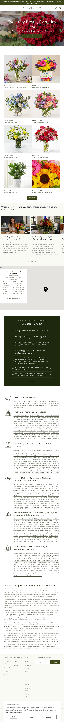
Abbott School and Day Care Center (46, 488)
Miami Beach (44, 403)
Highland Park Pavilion (51, 436)
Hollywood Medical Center (22, 438)
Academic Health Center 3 (22, 492)
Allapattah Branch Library (32, 505)
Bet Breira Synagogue (51, 537)
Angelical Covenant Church (23, 524)
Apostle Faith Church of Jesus (33, 526)
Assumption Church (25, 534)
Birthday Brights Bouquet (40, 87)
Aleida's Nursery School (51, 501)
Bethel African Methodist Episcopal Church (28, 541)
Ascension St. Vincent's (37, 416)
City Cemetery (24, 459)
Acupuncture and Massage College (35, 496)
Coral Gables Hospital (29, 429)
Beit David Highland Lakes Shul (24, 537)
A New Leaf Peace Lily (11, 192)
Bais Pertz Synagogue (26, 536)
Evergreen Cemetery (51, 461)
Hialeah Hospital (38, 436)
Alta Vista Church (20, 522)
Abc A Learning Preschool (49, 490)
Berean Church (39, 537)
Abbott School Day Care (26, 488)
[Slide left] (28, 261)
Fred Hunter (40, 467)
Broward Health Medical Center (24, 427)
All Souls (27, 520)
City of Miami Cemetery (37, 459)
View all (32, 197)
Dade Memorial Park (51, 459)
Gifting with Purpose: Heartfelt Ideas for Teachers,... (14, 237)
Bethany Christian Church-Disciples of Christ (44, 539)
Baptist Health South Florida (36, 419)
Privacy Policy (17, 712)
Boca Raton (17, 401)
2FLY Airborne (18, 484)
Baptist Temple (53, 536)
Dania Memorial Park (20, 461)
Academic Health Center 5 (39, 492)
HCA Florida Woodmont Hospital (38, 434)
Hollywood (31, 403)
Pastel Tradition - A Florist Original (15, 87)
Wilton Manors (18, 407)
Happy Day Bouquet (10, 157)
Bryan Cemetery (39, 452)
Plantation (44, 405)
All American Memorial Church (23, 519)
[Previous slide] (23, 48)
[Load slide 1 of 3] (27, 48)
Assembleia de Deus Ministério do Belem (27, 532)
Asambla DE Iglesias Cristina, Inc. (24, 530)
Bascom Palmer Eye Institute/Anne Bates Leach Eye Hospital (33, 423)
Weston (56, 405)
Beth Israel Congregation (21, 539)
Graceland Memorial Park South (47, 471)
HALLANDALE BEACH (20, 403)
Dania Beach (42, 401)
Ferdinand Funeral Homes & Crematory (31, 465)
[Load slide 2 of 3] (30, 48)
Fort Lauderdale (53, 401)
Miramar (51, 403)
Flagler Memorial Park (51, 465)
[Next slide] (36, 48)
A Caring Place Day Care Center (33, 484)
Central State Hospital (43, 427)
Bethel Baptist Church (51, 541)
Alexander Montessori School (23, 503)
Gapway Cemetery (52, 467)
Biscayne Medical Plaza (30, 425)
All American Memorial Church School (44, 503)
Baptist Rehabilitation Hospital (48, 421)
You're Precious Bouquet (40, 157)
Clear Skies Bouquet (10, 122)
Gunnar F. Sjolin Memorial (22, 472)
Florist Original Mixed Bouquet (42, 192)
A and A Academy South (35, 486)
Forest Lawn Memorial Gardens (24, 467)
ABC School (47, 486)
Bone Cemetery (29, 452)
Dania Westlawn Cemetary (36, 461)
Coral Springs (27, 401)
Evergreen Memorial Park (22, 463)
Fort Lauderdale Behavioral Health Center (37, 433)
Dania (34, 401)
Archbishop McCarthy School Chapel (46, 528)
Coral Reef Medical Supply (45, 429)
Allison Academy (25, 507)
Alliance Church (53, 520)
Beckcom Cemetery (41, 450)
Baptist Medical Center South (28, 421)
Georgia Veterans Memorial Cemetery (25, 469)
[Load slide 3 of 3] (32, 48)
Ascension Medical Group (21, 416)
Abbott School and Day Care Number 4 (27, 490)
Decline (48, 717)
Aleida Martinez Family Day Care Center (30, 501)
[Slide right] (36, 261)
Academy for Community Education (33, 494)
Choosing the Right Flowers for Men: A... (42, 237)
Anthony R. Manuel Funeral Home (24, 450)
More (32, 381)
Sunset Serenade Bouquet (40, 122)
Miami (37, 403)
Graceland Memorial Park (27, 471)
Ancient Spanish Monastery (49, 522)
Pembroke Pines (35, 405)
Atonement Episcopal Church (41, 534)
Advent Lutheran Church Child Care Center (32, 497)
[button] (3, 8)
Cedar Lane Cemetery (25, 454)
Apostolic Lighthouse (26, 528)
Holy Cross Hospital (38, 438)
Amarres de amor (33, 522)
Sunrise (50, 405)
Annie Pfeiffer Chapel (41, 524)
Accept (31, 717)
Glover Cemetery (43, 469)
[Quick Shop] (48, 7)
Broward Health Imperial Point (48, 425)
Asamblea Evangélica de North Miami (46, 530)
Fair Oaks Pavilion (42, 431)
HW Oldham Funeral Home (40, 472)
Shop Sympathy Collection (32, 36)
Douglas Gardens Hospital (27, 431)
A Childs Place (47, 484)
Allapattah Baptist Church (39, 520)
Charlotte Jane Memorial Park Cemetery (35, 457)
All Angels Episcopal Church (43, 519)
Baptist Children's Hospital (32, 417)
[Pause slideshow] (40, 48)
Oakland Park (25, 405)
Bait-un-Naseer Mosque (40, 536)
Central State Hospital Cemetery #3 (32, 456)
